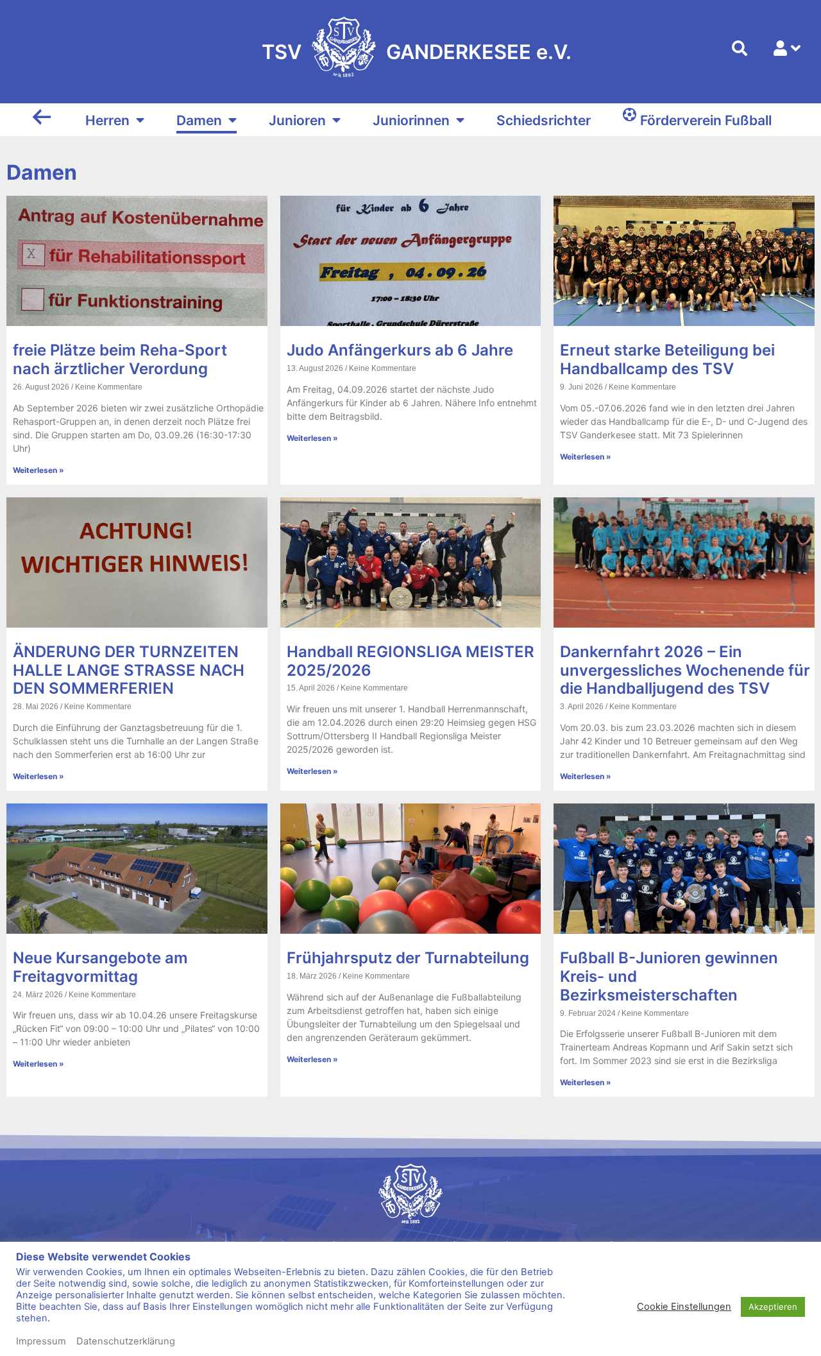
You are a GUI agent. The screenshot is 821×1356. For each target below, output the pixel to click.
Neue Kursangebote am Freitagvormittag (100, 967)
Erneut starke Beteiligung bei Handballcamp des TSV (667, 359)
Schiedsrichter (543, 120)
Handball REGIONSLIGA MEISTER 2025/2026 (410, 661)
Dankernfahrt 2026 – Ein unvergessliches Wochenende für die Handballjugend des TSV (685, 670)
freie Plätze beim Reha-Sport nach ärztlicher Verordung (120, 359)
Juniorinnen (411, 120)
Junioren (297, 120)
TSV (281, 52)
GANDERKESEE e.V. (478, 52)
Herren (107, 120)
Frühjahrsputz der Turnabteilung (408, 957)
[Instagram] (334, 1295)
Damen (199, 120)
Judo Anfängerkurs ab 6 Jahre (400, 350)
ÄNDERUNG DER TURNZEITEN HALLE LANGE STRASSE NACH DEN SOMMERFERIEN (128, 670)
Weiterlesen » (38, 470)
